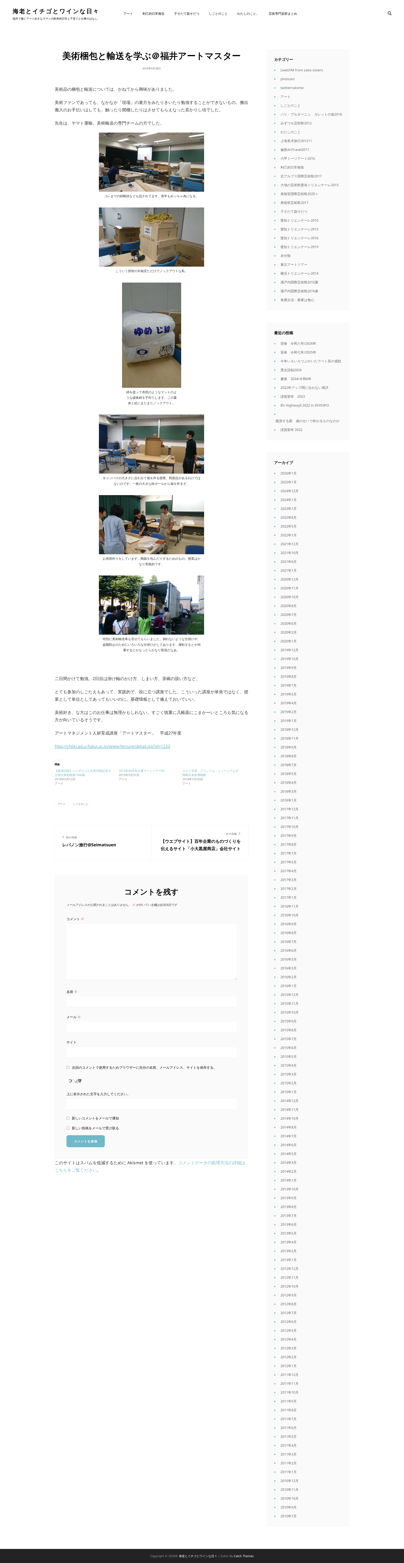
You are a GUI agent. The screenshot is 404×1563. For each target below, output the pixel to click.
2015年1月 (288, 1092)
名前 (71, 991)
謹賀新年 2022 (291, 429)
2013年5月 (288, 1233)
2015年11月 (289, 1003)
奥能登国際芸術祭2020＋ (299, 193)
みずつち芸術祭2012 (296, 123)
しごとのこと (218, 13)
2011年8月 (288, 1410)
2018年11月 (289, 738)
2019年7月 (288, 685)
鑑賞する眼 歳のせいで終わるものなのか (308, 421)
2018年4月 (288, 782)
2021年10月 (289, 552)
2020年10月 (289, 597)
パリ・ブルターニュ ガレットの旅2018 (311, 114)
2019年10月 (289, 659)
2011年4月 (288, 1445)
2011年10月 (289, 1392)
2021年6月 (288, 561)
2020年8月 (288, 605)
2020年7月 (288, 614)
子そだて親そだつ (186, 13)
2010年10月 (289, 1498)
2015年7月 (288, 1039)
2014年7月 (288, 1136)
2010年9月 (288, 1507)
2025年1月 (288, 482)
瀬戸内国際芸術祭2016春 (299, 291)
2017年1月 (288, 897)
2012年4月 (288, 1339)
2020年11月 (289, 588)
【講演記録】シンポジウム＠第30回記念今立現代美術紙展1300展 (83, 773)
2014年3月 (288, 1162)
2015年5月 (288, 1056)
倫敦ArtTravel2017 (294, 149)
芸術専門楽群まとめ (283, 13)
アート (128, 13)
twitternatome (292, 87)
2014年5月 (288, 1153)
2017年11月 (289, 818)
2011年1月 (288, 1472)
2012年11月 (289, 1277)
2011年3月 (288, 1454)
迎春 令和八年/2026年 (298, 343)
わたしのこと (290, 132)
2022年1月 (288, 535)
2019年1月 (288, 720)
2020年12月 (289, 579)
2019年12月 (289, 650)
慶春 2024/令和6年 (295, 378)
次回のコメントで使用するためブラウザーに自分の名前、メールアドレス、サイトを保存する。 (144, 1067)
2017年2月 (288, 888)
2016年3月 (288, 968)
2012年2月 (288, 1357)
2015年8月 (288, 1030)
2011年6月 (288, 1427)
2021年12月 (289, 544)
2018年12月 (289, 729)
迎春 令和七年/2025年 (298, 352)
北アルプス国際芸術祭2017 (301, 176)
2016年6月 (288, 950)
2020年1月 (288, 641)
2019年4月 (288, 703)
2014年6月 (288, 1145)
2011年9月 (288, 1401)
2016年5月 (288, 959)
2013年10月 (289, 1189)
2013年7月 (288, 1215)
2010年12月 (289, 1480)
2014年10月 (289, 1118)
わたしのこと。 (248, 13)
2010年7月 (288, 1516)
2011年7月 (288, 1419)
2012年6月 (288, 1321)
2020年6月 (288, 623)
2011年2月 (288, 1463)
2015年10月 (289, 1012)
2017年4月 (288, 871)
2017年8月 (288, 844)
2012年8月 (288, 1304)
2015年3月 (288, 1074)
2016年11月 (289, 906)
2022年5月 (288, 526)
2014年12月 (289, 1100)
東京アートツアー (293, 264)
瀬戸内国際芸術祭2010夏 (299, 282)
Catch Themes (244, 1556)
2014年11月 (289, 1109)
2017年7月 (288, 853)
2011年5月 (288, 1436)
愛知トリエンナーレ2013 (299, 229)
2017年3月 (288, 879)
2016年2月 (288, 977)
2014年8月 (288, 1127)
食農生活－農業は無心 (297, 300)
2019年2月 (288, 712)
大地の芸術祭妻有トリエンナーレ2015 (309, 185)
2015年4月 (288, 1065)
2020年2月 (288, 632)
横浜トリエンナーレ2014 (299, 273)
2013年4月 (288, 1242)
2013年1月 (288, 1259)
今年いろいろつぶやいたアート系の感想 (310, 361)
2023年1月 (288, 508)
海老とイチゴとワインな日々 (56, 11)
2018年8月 (288, 756)
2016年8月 (288, 932)
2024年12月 (289, 491)
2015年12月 (289, 994)
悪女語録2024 (291, 370)
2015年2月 (288, 1083)
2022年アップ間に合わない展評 (304, 387)
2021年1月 (288, 570)
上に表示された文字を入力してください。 (98, 1094)
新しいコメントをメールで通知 (95, 1118)
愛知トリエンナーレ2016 (299, 238)
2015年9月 (288, 1021)
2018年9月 (288, 747)
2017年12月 (289, 809)
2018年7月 (288, 765)
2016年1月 (288, 986)
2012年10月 (289, 1286)
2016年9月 (288, 924)
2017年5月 (288, 862)
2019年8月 (288, 676)
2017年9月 (288, 835)
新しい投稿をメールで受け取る (95, 1128)
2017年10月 (289, 826)
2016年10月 (289, 915)
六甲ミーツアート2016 (297, 158)
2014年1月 (288, 1180)
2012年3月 (288, 1348)
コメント (75, 919)
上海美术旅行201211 (296, 140)
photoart (287, 79)
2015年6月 (288, 1047)
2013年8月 (288, 1206)
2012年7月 (288, 1312)
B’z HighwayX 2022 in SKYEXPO (304, 405)
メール (73, 1017)
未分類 (285, 255)
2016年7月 (288, 941)
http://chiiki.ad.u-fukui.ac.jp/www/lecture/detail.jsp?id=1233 (112, 746)
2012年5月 (288, 1330)
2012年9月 (288, 1295)
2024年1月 (288, 499)
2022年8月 (288, 517)
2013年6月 (288, 1224)
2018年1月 (288, 800)
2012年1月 (288, 1366)
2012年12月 (289, 1268)
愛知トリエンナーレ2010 (299, 220)
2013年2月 (288, 1251)
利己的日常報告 (153, 13)
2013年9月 (288, 1198)
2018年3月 (288, 791)
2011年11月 (289, 1383)
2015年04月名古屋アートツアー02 (142, 771)
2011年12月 (289, 1374)
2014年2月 (288, 1171)
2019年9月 (288, 667)
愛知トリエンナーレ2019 (299, 247)
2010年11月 (289, 1489)
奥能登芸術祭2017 (294, 202)
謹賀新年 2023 (292, 396)
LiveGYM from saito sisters (301, 70)
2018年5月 (288, 773)
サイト (71, 1042)
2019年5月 (288, 694)
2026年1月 (288, 473)
